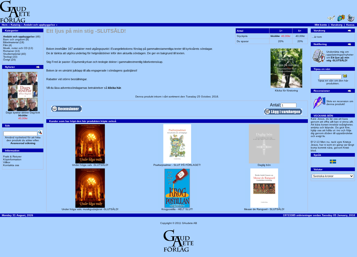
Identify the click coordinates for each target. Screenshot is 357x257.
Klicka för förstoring (286, 90)
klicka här (114, 87)
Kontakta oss (11, 165)
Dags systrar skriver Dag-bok (23, 112)
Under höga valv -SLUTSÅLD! (90, 164)
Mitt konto (321, 24)
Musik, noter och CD (15, 48)
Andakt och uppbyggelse (39, 24)
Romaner (8, 51)
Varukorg (336, 24)
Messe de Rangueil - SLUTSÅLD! (264, 209)
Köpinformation (12, 159)
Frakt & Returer (12, 156)
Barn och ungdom (14, 39)
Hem (5, 24)
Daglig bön (264, 164)
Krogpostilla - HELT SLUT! (177, 209)
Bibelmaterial (11, 42)
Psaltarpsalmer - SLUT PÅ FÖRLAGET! (177, 164)
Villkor (6, 162)
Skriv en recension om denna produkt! (339, 103)
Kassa (350, 24)
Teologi (7, 56)
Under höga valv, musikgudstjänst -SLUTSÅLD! (90, 209)
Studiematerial (11, 53)
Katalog (15, 24)
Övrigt (6, 59)
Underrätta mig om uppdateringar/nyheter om (339, 56)
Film (5, 45)
